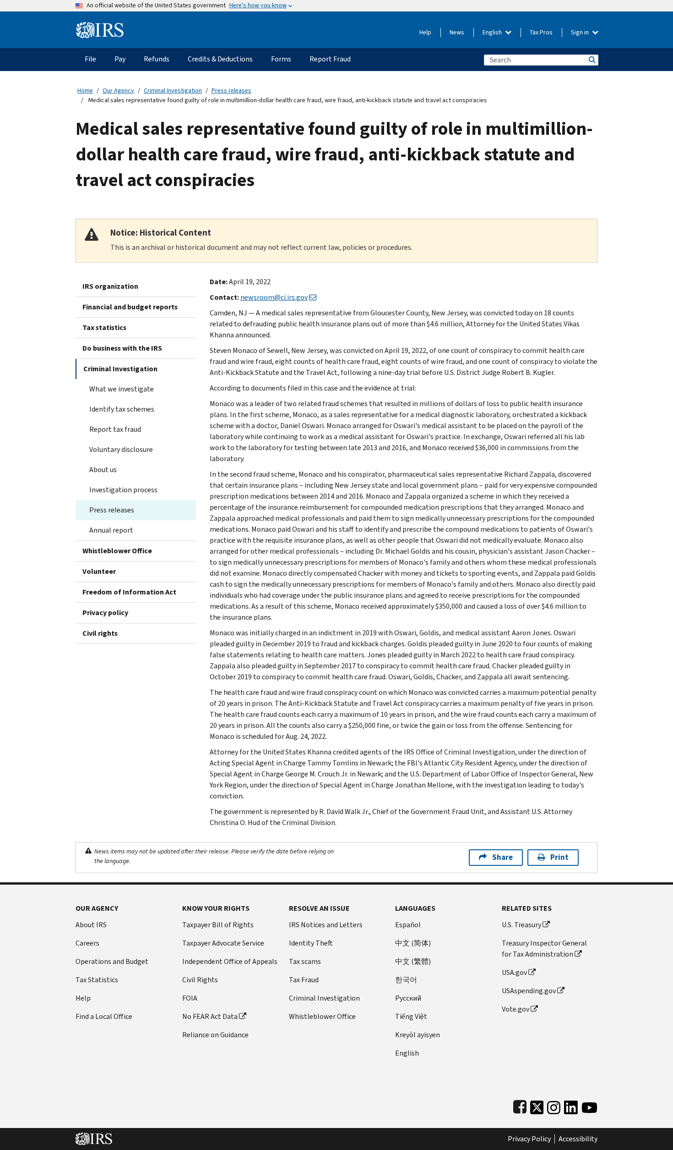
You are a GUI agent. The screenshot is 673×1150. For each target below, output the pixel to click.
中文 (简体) (413, 943)
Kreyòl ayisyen (417, 1035)
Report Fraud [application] (330, 59)
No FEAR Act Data (210, 1016)
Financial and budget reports (130, 307)
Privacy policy (105, 612)
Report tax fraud (115, 429)
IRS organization (110, 286)
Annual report (111, 530)
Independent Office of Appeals (229, 961)
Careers (87, 943)
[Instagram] (553, 1105)
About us (103, 469)
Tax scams (305, 961)
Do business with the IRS (122, 348)
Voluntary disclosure (121, 449)
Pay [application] (119, 59)
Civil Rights (200, 980)
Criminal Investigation (173, 90)
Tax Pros (541, 32)
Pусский (408, 998)
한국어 (406, 980)
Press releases (231, 90)
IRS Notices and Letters (326, 925)
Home (85, 90)
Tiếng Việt (411, 1016)
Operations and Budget (112, 961)
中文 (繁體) (413, 961)
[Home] (100, 26)
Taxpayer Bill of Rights (218, 925)
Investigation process (123, 490)
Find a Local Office (104, 1016)
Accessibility (578, 1139)
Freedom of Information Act (129, 592)
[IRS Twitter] (537, 1105)
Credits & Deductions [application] (220, 59)
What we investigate (121, 389)
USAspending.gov (529, 991)
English (493, 32)
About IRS (91, 925)
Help (425, 32)
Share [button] (502, 857)
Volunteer (99, 571)
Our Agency (118, 90)
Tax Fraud (304, 980)
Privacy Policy (529, 1139)
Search (591, 60)
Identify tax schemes (121, 409)
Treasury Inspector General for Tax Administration (544, 948)
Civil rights (100, 633)
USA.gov (514, 972)
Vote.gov (515, 1009)
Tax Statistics (97, 980)
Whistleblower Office (117, 551)
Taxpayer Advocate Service (223, 943)
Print (559, 857)
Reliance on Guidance (215, 1035)
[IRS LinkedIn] (571, 1105)
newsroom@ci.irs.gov (274, 297)
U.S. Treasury (521, 925)
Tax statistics (104, 327)
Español (408, 925)
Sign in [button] (580, 32)
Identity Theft (311, 943)
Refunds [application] (156, 59)
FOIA (189, 998)
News (457, 32)
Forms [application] (281, 59)
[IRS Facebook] (519, 1105)
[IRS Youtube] (589, 1105)
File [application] (90, 59)
